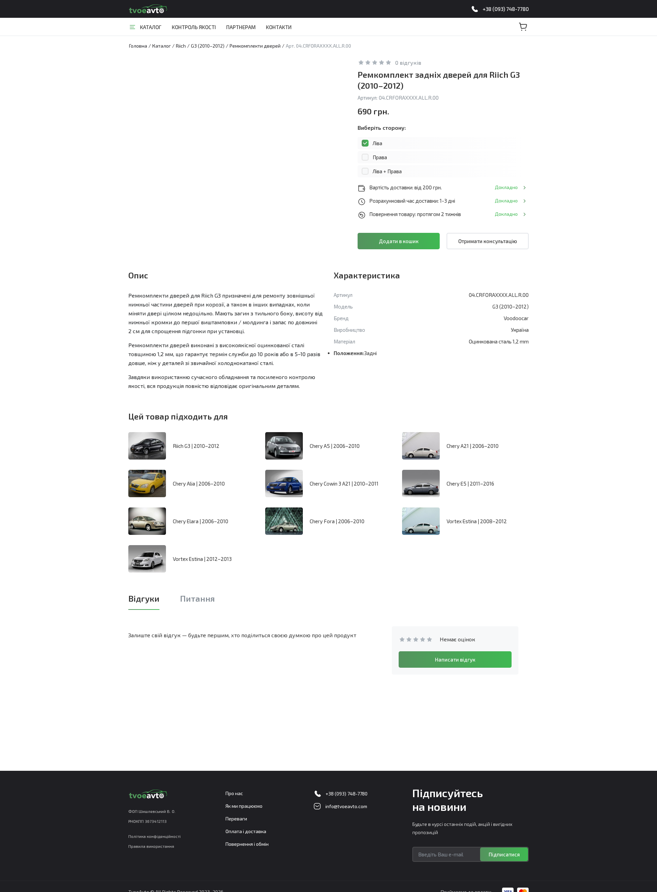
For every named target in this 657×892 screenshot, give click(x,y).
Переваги (236, 818)
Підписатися (504, 854)
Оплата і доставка (246, 831)
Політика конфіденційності (154, 836)
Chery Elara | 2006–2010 (200, 521)
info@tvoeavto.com (346, 806)
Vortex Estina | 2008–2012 (477, 521)
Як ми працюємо (244, 806)
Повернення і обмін (247, 844)
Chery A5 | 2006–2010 (335, 446)
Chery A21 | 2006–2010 (473, 446)
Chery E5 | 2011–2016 (470, 483)
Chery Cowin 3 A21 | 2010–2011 (344, 483)
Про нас (234, 793)
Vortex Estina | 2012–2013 (202, 559)
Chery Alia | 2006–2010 (199, 483)
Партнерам (241, 27)
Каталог (151, 27)
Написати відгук (455, 659)
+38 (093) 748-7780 (505, 9)
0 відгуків (408, 62)
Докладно (506, 187)
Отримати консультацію (487, 241)
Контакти (279, 27)
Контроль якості (194, 27)
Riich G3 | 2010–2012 (196, 446)
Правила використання (151, 846)
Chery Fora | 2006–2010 (337, 521)
